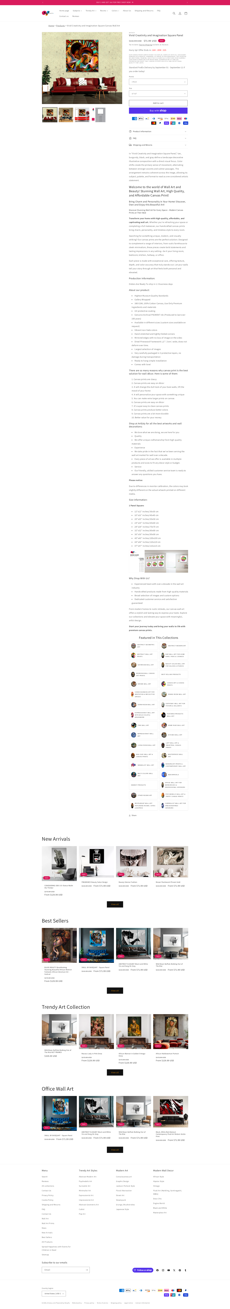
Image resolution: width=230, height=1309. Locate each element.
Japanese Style (122, 1209)
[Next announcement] (187, 2)
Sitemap (45, 1254)
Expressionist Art (86, 1195)
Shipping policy (116, 1303)
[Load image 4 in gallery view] (98, 115)
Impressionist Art (86, 1200)
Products (60, 25)
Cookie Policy (47, 1200)
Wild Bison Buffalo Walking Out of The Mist (169, 965)
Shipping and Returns (51, 1204)
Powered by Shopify (63, 1303)
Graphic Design (122, 1181)
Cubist (82, 1209)
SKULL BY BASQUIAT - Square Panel (95, 967)
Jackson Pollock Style (125, 1186)
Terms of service (102, 1303)
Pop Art (82, 1214)
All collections (48, 1186)
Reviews (45, 1181)
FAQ (43, 1209)
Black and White (160, 1208)
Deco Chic (157, 1198)
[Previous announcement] (43, 2)
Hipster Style (158, 1181)
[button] (174, 13)
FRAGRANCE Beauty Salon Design (95, 882)
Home (51, 25)
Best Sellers (47, 1237)
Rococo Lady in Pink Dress (92, 1054)
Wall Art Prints (48, 1223)
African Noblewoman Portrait (167, 1054)
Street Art (120, 1195)
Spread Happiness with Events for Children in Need (56, 1248)
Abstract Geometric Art (89, 1204)
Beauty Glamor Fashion (128, 882)
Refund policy (77, 1303)
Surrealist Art (84, 1186)
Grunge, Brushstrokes (125, 1204)
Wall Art (45, 1218)
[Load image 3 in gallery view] (82, 115)
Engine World (159, 1203)
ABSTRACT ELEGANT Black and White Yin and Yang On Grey (133, 965)
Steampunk (121, 1200)
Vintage (156, 1186)
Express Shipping (145, 45)
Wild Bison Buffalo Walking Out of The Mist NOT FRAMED (57, 1051)
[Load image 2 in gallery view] (66, 115)
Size (130, 88)
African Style (158, 1176)
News (44, 1228)
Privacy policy (89, 1303)
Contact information (142, 1303)
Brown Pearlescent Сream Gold (168, 882)
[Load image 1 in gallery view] (49, 115)
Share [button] (134, 815)
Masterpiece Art (160, 1212)
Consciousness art (124, 1176)
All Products (47, 1242)
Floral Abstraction (124, 1190)
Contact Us (46, 1190)
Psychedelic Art (85, 1181)
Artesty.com (51, 1303)
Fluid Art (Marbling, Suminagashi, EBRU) (167, 1192)
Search (45, 1176)
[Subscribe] (87, 1270)
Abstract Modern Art (87, 1176)
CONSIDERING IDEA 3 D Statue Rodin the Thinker (58, 887)
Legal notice (128, 1303)
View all (115, 904)
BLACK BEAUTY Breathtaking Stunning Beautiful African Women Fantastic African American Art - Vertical (58, 970)
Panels (131, 76)
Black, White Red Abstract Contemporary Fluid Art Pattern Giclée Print (170, 1134)
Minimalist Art (85, 1190)
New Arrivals (47, 1232)
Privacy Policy (47, 1195)
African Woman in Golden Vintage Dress (132, 1055)
